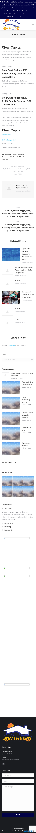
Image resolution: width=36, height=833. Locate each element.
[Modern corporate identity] (7, 481)
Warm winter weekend (26, 444)
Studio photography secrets (26, 399)
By (12, 169)
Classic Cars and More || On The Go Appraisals (22, 374)
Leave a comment (18, 171)
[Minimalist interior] (18, 481)
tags (20, 174)
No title (17, 280)
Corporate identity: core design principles (28, 415)
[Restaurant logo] (18, 491)
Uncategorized (20, 166)
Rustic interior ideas (26, 429)
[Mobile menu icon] (32, 24)
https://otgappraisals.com (23, 191)
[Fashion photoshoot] (7, 491)
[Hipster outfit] (28, 491)
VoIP (12, 157)
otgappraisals (6, 135)
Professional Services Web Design (12, 831)
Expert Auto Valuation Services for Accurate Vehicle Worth (27, 254)
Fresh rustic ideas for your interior (27, 383)
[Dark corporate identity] (28, 481)
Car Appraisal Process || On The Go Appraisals (28, 294)
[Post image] (11, 254)
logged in (12, 345)
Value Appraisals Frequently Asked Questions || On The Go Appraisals (24, 270)
